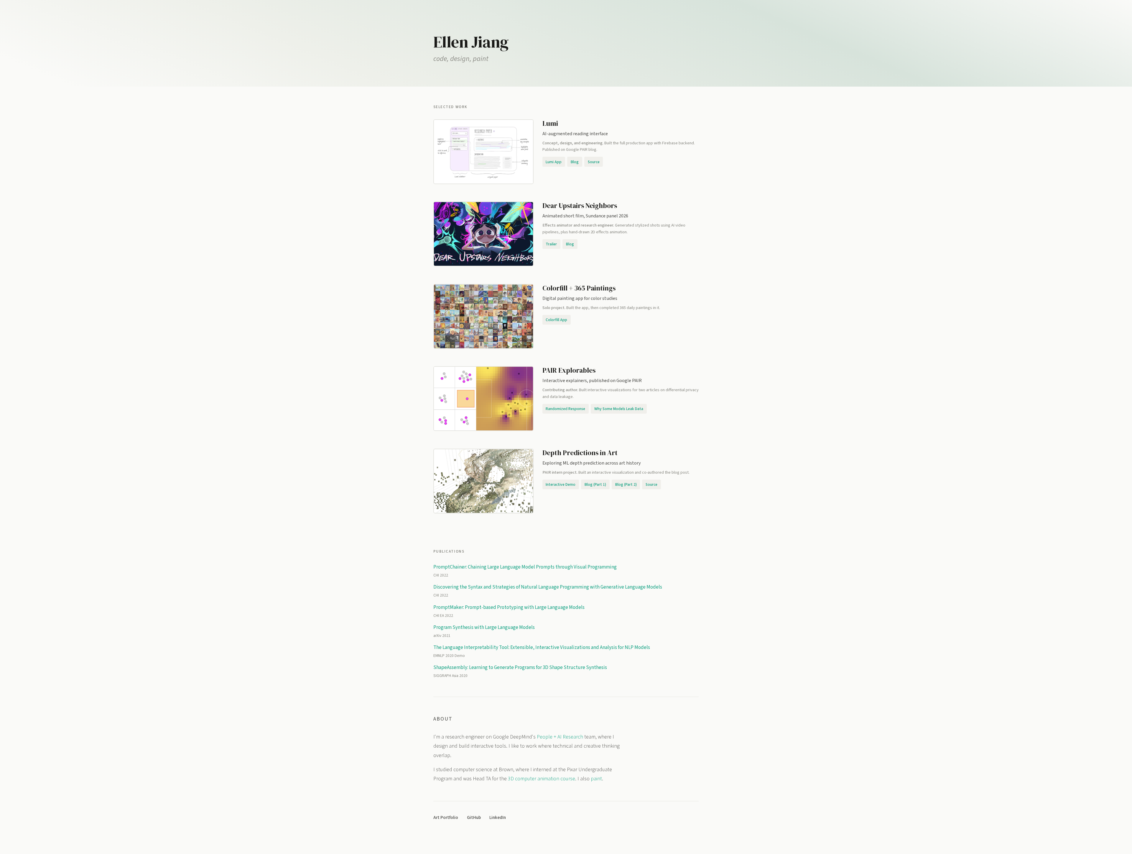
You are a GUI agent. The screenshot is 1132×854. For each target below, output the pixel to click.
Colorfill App (556, 320)
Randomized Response (565, 409)
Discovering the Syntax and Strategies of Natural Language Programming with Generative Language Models (547, 587)
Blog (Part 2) (626, 484)
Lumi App (554, 162)
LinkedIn (497, 817)
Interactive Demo (560, 484)
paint (596, 778)
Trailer (551, 244)
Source (594, 162)
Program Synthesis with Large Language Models (484, 627)
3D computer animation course (541, 778)
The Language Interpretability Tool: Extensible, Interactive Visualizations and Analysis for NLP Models (541, 647)
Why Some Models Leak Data (618, 409)
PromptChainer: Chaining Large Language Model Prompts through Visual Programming (525, 567)
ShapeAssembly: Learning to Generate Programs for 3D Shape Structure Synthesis (520, 667)
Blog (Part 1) (595, 484)
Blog (575, 162)
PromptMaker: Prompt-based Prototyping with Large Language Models (509, 607)
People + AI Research (560, 737)
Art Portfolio (445, 817)
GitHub (474, 817)
